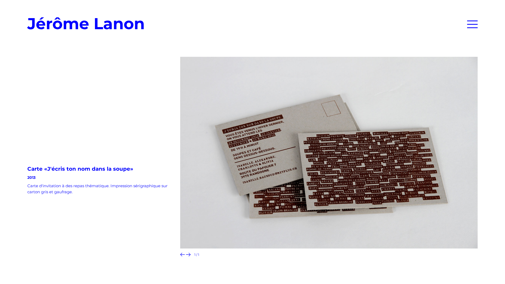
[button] (472, 23)
